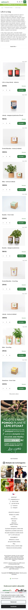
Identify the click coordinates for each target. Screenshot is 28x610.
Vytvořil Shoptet (15, 578)
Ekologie (14, 520)
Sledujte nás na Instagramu (15, 463)
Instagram (15, 507)
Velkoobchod (14, 518)
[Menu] (21, 1)
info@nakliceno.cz (15, 499)
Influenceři (14, 522)
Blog (14, 543)
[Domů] (2, 7)
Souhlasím (13, 606)
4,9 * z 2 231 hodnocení (14, 534)
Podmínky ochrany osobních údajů (14, 545)
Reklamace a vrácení (14, 539)
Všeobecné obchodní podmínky (14, 547)
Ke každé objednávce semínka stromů (14, 532)
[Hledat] (17, 1)
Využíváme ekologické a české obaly (14, 528)
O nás (14, 516)
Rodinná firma (14, 526)
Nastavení (13, 602)
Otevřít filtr (13, 46)
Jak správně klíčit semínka (14, 541)
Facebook (15, 505)
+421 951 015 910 (15, 503)
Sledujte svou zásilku (14, 514)
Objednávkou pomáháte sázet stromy (14, 530)
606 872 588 (15, 501)
